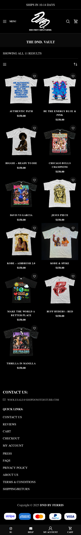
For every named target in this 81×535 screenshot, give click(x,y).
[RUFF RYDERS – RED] (59, 289)
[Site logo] (40, 21)
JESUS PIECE (59, 215)
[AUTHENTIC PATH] (21, 89)
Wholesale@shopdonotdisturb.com (33, 399)
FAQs (6, 460)
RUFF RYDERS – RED (60, 311)
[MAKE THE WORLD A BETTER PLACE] (21, 289)
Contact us (12, 417)
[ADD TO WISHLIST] (34, 76)
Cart (7, 431)
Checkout (11, 438)
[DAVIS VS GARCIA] (21, 193)
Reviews (9, 424)
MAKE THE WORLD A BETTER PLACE (21, 313)
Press (7, 453)
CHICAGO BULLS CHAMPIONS (60, 165)
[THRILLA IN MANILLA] (21, 341)
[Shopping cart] (76, 21)
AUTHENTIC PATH (21, 111)
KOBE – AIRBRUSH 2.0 (21, 263)
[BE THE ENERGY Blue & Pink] (59, 89)
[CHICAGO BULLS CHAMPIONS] (59, 141)
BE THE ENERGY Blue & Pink (60, 113)
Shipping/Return (16, 489)
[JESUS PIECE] (59, 193)
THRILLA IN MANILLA (21, 363)
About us (10, 475)
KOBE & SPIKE (59, 263)
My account (13, 445)
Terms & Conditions (19, 482)
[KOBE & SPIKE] (59, 241)
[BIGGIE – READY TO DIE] (21, 141)
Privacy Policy (15, 468)
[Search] (68, 21)
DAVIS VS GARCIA (21, 215)
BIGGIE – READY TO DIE (21, 163)
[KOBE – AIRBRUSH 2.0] (21, 241)
